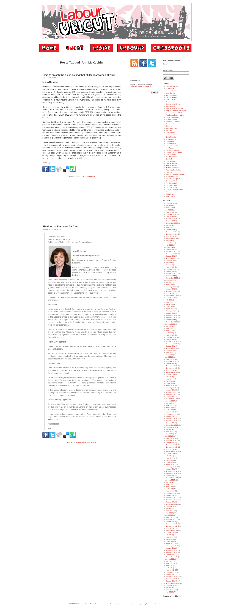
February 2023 (171, 269)
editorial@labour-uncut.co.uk (140, 86)
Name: (165, 64)
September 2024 (172, 238)
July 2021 (169, 300)
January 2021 (171, 313)
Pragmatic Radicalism (173, 170)
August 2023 (170, 260)
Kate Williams (170, 132)
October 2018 (171, 370)
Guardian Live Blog (173, 121)
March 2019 (170, 359)
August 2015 (170, 453)
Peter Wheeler (171, 161)
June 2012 (169, 537)
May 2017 (169, 407)
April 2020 (169, 333)
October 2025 (171, 221)
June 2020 (169, 328)
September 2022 (172, 278)
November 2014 (171, 473)
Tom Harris (169, 192)
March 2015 (170, 464)
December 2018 (171, 366)
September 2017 (172, 399)
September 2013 (172, 504)
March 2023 (170, 267)
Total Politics (170, 196)
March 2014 (170, 491)
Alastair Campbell (171, 86)
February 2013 (171, 519)
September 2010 (172, 583)
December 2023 (171, 251)
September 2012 (172, 530)
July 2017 (169, 403)
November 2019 (171, 344)
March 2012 (170, 544)
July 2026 (169, 205)
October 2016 (171, 423)
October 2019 (171, 346)
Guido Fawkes (171, 124)
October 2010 (171, 581)
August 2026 (170, 203)
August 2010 (170, 585)
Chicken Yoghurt (172, 97)
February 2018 (171, 388)
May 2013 (169, 513)
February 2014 (171, 493)
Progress (169, 172)
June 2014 (169, 484)
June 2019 (169, 352)
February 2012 (171, 546)
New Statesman (171, 157)
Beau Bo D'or (170, 93)
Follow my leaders (172, 117)
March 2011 (170, 570)
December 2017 (171, 392)
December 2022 (171, 273)
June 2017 (169, 405)
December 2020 (171, 315)
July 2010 (169, 587)
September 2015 (172, 451)
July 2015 (169, 456)
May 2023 (169, 265)
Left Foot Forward (172, 146)
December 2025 (171, 219)
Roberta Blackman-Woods (175, 174)
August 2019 (170, 350)
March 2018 (170, 385)
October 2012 (171, 528)
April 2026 (169, 210)
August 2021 (170, 298)
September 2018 (172, 372)
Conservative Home (173, 104)
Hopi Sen (169, 126)
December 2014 (171, 471)
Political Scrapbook (172, 168)
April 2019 (169, 357)
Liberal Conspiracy (172, 150)
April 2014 (169, 489)
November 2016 (171, 421)
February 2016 (171, 440)
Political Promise (171, 165)
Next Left (169, 159)
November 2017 (171, 394)
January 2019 (171, 363)
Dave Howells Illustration (174, 108)
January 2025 (171, 230)
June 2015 (169, 458)
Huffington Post (171, 128)
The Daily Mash (171, 187)
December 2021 (171, 291)
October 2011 (171, 554)
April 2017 (169, 410)
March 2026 (170, 212)
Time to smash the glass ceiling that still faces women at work (78, 75)
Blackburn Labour (172, 95)
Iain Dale (169, 130)
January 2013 (171, 522)
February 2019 (171, 361)
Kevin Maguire (171, 137)
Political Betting (171, 163)
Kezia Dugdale (171, 139)
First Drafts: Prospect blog (175, 115)
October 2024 (171, 236)
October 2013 (171, 502)
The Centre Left (171, 183)
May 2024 (169, 245)
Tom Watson (170, 194)
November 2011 (171, 552)
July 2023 (169, 262)
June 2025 (169, 227)
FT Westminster (171, 119)
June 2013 (169, 511)
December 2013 (171, 497)
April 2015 (169, 462)
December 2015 (171, 445)
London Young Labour (174, 152)
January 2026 (171, 216)
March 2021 (170, 309)
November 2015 (171, 447)
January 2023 (171, 271)
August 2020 (170, 324)
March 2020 (170, 335)
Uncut (79, 177)
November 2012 (171, 526)
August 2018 (170, 374)
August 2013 (170, 506)
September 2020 (172, 322)
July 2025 (169, 225)
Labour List (170, 141)
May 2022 (169, 284)
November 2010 (171, 579)
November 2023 (171, 254)
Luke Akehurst (171, 154)
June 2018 (169, 379)
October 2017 (171, 396)
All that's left (169, 89)
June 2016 (169, 432)
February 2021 (171, 311)
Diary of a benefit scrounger (176, 111)
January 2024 (171, 249)
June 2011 (169, 563)
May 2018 (169, 381)
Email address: (168, 70)
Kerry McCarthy (171, 135)
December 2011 (171, 550)
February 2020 (171, 337)
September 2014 (172, 478)
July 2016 (169, 429)
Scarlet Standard (172, 176)
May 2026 (169, 208)
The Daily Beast (171, 185)
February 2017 (171, 414)
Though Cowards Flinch (174, 190)
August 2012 (170, 533)
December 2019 (171, 342)
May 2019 (169, 355)
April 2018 (169, 383)
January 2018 (171, 390)
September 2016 (172, 425)
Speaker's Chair (171, 181)
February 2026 (171, 214)
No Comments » (89, 442)
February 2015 (171, 467)
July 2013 (169, 508)
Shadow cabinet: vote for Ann (60, 226)
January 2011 (171, 574)
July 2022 (169, 282)
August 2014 (170, 480)
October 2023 (171, 256)
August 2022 (170, 280)
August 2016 (170, 427)
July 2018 (169, 377)
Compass (169, 102)
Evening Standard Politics (175, 113)
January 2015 (171, 469)
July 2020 (169, 326)
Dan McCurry (170, 106)
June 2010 (169, 590)
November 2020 (171, 317)
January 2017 (171, 416)
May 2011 (169, 565)
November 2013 (171, 500)
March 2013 (170, 517)
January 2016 (171, 443)
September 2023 (172, 258)
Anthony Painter (171, 91)
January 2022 (171, 289)
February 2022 (171, 287)
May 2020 (169, 331)
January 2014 (171, 495)
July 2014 (169, 482)
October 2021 (171, 293)
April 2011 (169, 568)
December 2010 (171, 576)
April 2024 (169, 247)
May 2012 (169, 539)
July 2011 (169, 561)
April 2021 (169, 306)
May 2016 (169, 434)
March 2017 (170, 412)
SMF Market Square (173, 179)
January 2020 (171, 339)
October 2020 (171, 320)
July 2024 (169, 241)
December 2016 (171, 418)
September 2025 (172, 223)
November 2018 (171, 368)
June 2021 (169, 302)
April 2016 (169, 436)
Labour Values (171, 143)
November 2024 (171, 234)
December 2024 (171, 232)
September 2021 (172, 295)
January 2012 (171, 548)
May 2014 (169, 486)
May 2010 (169, 592)
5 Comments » (89, 177)
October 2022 (171, 276)
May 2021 (169, 304)
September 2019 (172, 348)
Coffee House (171, 100)
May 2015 (169, 460)
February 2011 (171, 572)
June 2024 (169, 243)
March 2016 (170, 438)
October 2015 (171, 449)
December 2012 (171, 524)
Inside (78, 442)
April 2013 (169, 515)
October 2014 (171, 475)
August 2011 (170, 559)
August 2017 (170, 401)
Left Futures (170, 148)
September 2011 (172, 557)
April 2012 (169, 541)
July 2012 (169, 535)
